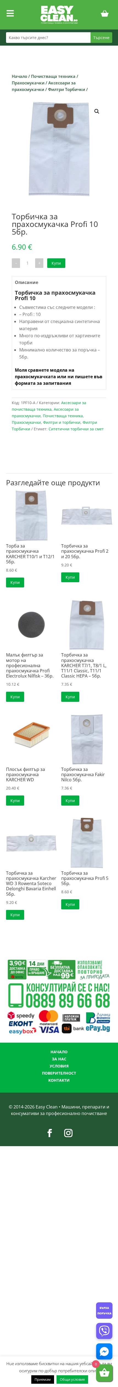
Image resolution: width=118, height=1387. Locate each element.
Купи (56, 263)
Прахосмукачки (28, 82)
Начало (19, 76)
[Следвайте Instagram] (68, 1133)
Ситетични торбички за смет (76, 428)
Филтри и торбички (61, 422)
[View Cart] (104, 14)
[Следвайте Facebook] (49, 1133)
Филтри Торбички (66, 89)
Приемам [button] (43, 1379)
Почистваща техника (53, 76)
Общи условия (72, 1379)
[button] (97, 111)
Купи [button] (15, 582)
